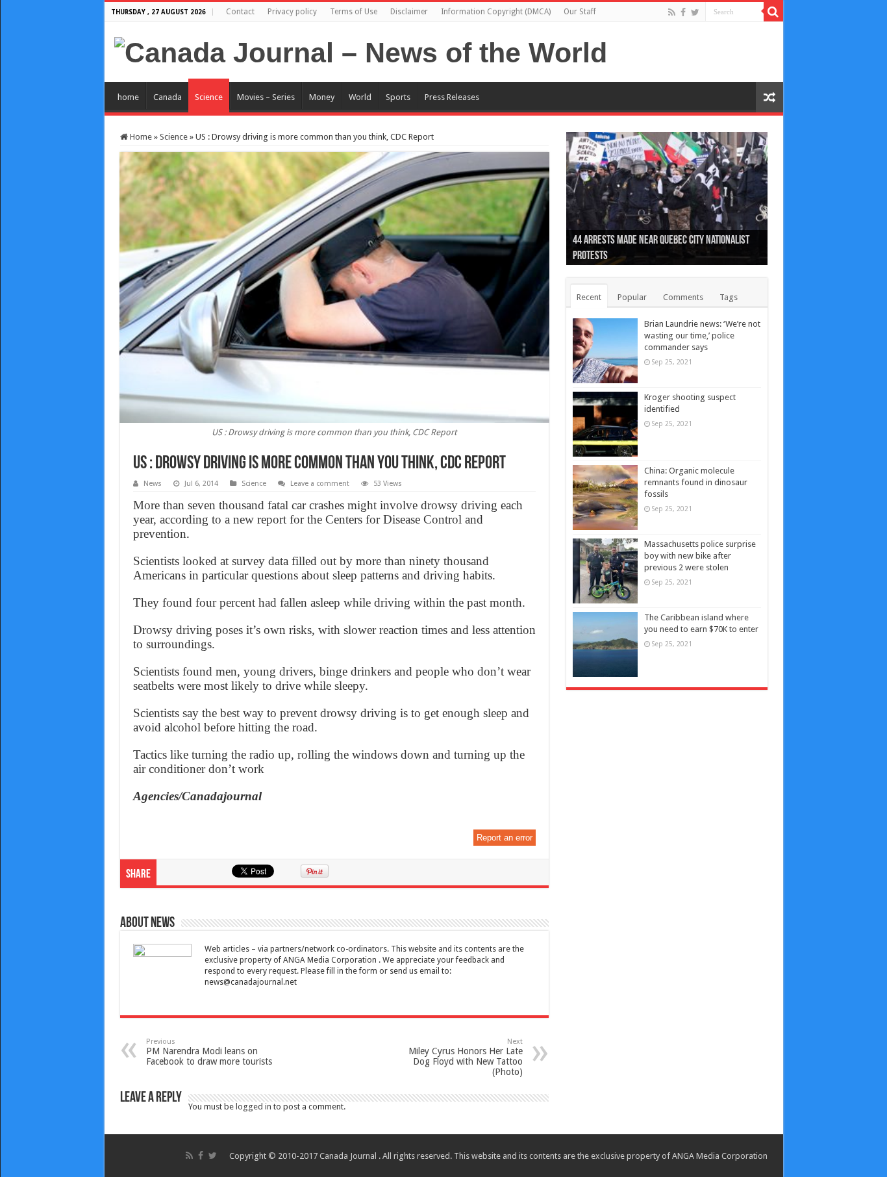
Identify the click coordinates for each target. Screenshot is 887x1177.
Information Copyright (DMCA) (496, 11)
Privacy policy (292, 11)
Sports (398, 97)
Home (140, 137)
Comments (683, 297)
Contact (240, 11)
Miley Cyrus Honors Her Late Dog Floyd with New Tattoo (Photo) (465, 1057)
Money (321, 97)
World (360, 97)
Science (209, 97)
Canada (167, 97)
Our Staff (580, 11)
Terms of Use (353, 11)
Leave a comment (319, 483)
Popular (632, 297)
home (128, 97)
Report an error (504, 837)
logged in (253, 1106)
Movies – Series (266, 97)
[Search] (773, 11)
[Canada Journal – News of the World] (360, 50)
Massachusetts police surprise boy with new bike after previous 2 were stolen (700, 555)
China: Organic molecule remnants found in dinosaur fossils (695, 482)
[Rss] (672, 12)
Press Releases (452, 97)
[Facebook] (683, 12)
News (153, 483)
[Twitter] (695, 12)
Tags (728, 297)
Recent (589, 297)
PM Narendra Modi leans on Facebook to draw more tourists (209, 1052)
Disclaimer (409, 11)
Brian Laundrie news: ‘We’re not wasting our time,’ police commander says (702, 335)
